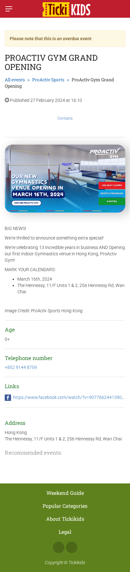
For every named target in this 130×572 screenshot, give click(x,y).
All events (15, 80)
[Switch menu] (9, 9)
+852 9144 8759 (21, 367)
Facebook (58, 547)
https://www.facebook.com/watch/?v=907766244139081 (70, 397)
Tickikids (76, 562)
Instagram (71, 547)
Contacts (65, 118)
